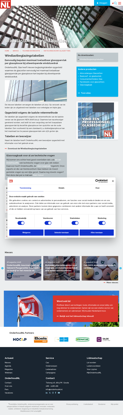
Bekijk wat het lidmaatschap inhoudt (77, 316)
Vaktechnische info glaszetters (57, 51)
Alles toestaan (97, 233)
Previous (2, 268)
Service (16, 51)
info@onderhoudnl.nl (54, 389)
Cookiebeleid (88, 404)
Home (7, 51)
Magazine (9, 369)
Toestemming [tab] (25, 188)
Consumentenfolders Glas (91, 79)
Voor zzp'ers (92, 369)
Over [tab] (97, 188)
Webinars (8, 373)
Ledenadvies (51, 369)
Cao (47, 363)
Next (120, 268)
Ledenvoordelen (93, 366)
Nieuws (8, 363)
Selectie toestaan (61, 233)
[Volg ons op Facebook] (56, 393)
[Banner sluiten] (113, 181)
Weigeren (26, 233)
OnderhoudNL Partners (21, 333)
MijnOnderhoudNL (94, 373)
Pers (6, 389)
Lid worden (91, 363)
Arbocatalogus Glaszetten (91, 73)
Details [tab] (62, 188)
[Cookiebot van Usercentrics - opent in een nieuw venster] (97, 181)
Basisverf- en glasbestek (90, 76)
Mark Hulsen (38, 175)
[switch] (48, 223)
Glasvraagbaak (43, 166)
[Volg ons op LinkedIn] (47, 393)
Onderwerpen (51, 366)
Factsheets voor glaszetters (92, 82)
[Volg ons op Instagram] (53, 393)
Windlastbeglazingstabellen (92, 59)
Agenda (8, 366)
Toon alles (86, 93)
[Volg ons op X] (50, 393)
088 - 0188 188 (52, 386)
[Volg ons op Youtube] (59, 393)
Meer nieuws (112, 282)
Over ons (8, 386)
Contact (8, 383)
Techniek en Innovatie (31, 51)
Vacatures (9, 393)
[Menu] (119, 3)
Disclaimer (101, 404)
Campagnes (50, 373)
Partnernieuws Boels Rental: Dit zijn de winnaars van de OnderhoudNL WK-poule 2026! (99, 268)
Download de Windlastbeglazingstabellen (27, 148)
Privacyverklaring (72, 404)
